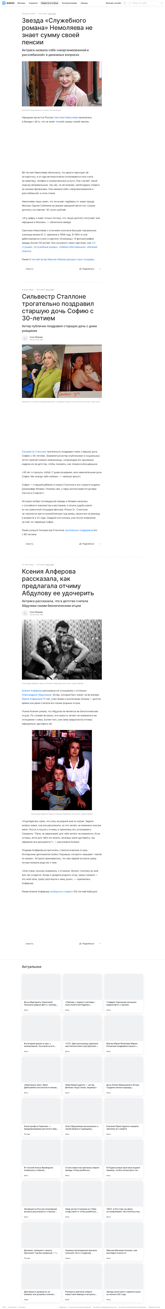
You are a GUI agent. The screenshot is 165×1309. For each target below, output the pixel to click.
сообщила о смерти (61, 891)
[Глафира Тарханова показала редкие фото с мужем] (123, 993)
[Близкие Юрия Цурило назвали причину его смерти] (123, 1117)
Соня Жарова (36, 337)
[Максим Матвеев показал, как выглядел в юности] (123, 1241)
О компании (12, 1307)
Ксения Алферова (32, 690)
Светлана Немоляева (66, 117)
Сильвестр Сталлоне (34, 451)
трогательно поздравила (79, 530)
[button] (62, 84)
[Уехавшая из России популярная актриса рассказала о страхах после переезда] (41, 1200)
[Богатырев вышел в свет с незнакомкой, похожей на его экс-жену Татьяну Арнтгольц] (41, 1034)
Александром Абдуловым (36, 694)
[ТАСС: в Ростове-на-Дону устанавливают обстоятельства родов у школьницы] (123, 1200)
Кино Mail (50, 290)
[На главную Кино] (10, 3)
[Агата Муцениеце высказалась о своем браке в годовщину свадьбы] (82, 1117)
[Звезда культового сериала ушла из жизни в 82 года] (123, 1282)
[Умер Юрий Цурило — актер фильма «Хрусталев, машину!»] (82, 1076)
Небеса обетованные (72, 247)
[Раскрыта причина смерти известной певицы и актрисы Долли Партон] (82, 1282)
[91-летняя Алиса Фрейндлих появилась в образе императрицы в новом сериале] (41, 1158)
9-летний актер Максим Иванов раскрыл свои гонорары (61, 259)
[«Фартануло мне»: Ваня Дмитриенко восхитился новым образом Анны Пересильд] (41, 1076)
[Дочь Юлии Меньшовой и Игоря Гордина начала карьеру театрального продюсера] (123, 1076)
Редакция (62, 1307)
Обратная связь (154, 1307)
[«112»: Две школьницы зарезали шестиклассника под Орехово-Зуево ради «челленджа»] (82, 1034)
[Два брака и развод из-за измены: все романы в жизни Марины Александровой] (41, 1282)
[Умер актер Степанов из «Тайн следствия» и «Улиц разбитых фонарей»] (82, 1200)
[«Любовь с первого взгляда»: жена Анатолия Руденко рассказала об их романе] (82, 993)
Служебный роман (45, 247)
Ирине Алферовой (32, 699)
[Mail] (4, 3)
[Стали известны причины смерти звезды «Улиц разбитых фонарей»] (82, 1158)
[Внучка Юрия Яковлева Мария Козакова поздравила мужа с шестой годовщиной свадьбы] (123, 1034)
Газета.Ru (52, 14)
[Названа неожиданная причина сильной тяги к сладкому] (82, 1241)
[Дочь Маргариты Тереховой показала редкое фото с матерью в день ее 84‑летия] (41, 993)
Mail (4, 1307)
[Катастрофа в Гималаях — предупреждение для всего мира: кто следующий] (41, 1117)
